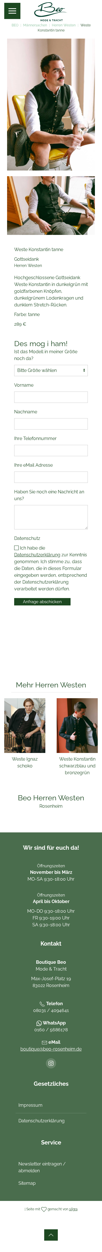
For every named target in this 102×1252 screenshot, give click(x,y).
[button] (12, 11)
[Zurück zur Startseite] (51, 11)
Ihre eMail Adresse (33, 465)
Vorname (23, 385)
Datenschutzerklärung (37, 554)
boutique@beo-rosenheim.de (51, 1049)
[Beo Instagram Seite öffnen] (51, 1063)
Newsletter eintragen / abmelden (42, 1167)
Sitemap (27, 1183)
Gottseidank (26, 259)
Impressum (30, 1105)
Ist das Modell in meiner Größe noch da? (45, 355)
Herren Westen (28, 265)
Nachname (25, 411)
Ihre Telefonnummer (35, 438)
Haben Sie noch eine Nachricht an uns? (49, 495)
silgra (73, 1209)
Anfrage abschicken (42, 601)
